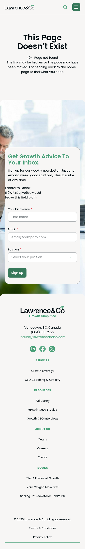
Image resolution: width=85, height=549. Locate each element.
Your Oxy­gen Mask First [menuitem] (43, 487)
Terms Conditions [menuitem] (42, 528)
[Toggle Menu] (76, 7)
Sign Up (17, 272)
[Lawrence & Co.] (19, 7)
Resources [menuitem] (42, 390)
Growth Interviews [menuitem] (42, 418)
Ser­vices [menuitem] (42, 360)
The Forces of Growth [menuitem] (42, 478)
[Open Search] (65, 7)
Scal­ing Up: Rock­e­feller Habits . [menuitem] (42, 496)
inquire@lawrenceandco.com (42, 337)
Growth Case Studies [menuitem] (42, 410)
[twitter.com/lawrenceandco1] (52, 349)
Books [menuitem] (42, 468)
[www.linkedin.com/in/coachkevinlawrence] (33, 349)
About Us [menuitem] (42, 429)
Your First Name (19, 209)
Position (13, 249)
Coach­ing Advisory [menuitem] (42, 380)
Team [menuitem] (42, 439)
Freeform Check (18, 188)
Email (11, 229)
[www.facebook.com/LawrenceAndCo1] (42, 349)
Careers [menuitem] (42, 448)
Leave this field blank (21, 197)
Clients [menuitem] (42, 457)
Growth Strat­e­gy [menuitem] (42, 371)
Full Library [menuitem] (43, 401)
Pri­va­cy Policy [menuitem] (42, 537)
